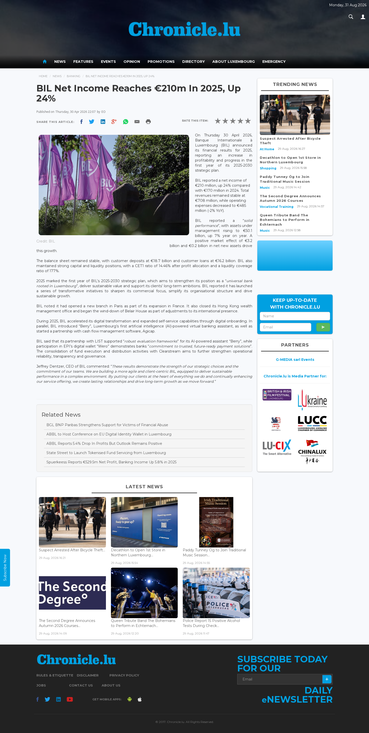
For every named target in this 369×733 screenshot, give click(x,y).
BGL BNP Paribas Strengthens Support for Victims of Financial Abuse (107, 425)
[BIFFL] (277, 394)
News (60, 61)
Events (108, 61)
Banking (73, 76)
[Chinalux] (312, 452)
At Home (267, 149)
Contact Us (81, 685)
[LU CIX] (277, 447)
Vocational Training (276, 207)
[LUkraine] (312, 399)
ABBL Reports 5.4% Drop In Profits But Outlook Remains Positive (104, 443)
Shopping (268, 168)
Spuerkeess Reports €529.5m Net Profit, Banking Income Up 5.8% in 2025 (111, 462)
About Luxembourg (233, 61)
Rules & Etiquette (54, 675)
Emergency (274, 61)
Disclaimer (88, 675)
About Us (111, 685)
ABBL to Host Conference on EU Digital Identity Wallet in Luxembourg (108, 434)
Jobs (41, 685)
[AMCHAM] (277, 424)
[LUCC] (312, 423)
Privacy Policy (124, 675)
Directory (193, 61)
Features (83, 61)
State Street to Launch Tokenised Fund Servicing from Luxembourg (106, 453)
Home (43, 76)
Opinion (132, 61)
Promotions (161, 61)
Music (265, 187)
